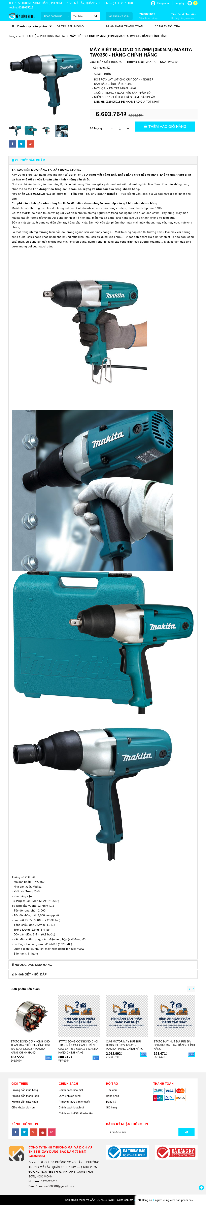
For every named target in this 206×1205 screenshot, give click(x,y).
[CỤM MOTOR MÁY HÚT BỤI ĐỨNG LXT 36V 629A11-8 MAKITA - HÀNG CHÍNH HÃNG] (127, 1016)
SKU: (163, 61)
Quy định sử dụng (69, 1095)
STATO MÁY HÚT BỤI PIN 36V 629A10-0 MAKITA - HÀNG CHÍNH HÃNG (174, 1045)
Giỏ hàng (111, 1107)
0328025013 (147, 14)
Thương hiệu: (135, 61)
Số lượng (96, 128)
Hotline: (34, 1181)
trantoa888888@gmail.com (56, 1186)
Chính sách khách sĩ (71, 1107)
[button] (103, 160)
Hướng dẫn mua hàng (24, 1090)
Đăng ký (111, 1101)
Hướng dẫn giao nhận (24, 1101)
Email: (33, 1186)
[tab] (103, 160)
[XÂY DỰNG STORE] (21, 16)
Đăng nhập (112, 1095)
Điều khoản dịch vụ (23, 1107)
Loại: (93, 61)
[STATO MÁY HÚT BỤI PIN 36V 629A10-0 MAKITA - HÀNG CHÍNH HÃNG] (174, 1016)
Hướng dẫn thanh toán (25, 1095)
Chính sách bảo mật (71, 1090)
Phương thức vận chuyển (74, 1101)
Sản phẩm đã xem (118, 16)
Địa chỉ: (34, 1162)
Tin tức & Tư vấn (183, 14)
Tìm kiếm (111, 1090)
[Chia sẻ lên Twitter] (22, 144)
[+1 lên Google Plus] (31, 144)
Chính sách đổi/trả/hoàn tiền (76, 1113)
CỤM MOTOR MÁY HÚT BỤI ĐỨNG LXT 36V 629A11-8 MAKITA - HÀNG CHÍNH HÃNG (124, 1045)
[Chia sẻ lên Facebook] (12, 144)
